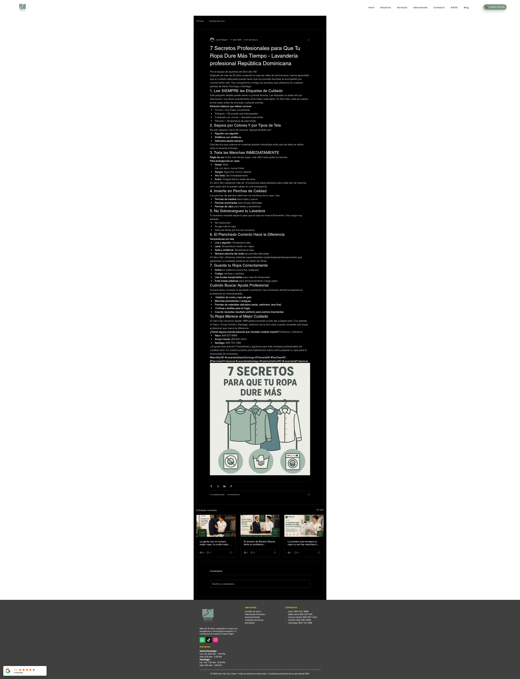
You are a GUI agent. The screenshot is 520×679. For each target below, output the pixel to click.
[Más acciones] (308, 39)
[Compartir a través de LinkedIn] (224, 486)
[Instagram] (215, 640)
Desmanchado (252, 617)
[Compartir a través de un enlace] (231, 486)
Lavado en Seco (253, 611)
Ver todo (320, 509)
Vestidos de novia (217, 21)
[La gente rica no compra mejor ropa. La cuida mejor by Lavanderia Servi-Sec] (216, 526)
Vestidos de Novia (254, 620)
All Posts (200, 21)
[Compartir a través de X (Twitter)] (218, 486)
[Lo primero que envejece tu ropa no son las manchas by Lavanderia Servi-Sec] (304, 526)
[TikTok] (209, 640)
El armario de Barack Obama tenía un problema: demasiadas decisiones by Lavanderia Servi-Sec (259, 543)
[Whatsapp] (202, 640)
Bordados (250, 622)
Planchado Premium (255, 614)
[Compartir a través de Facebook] (211, 486)
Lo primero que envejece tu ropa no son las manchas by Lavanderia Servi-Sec (303, 543)
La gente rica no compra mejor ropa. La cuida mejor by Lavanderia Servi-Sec (216, 543)
